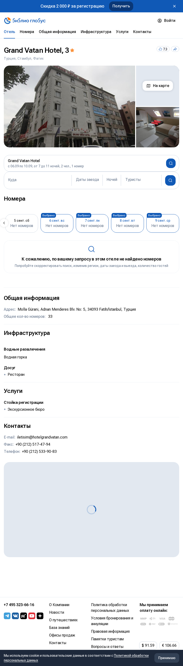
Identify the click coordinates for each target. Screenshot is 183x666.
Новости (56, 612)
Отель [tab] (9, 31)
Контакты (57, 643)
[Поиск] (170, 180)
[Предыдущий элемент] (4, 223)
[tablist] (91, 32)
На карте (161, 85)
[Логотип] (25, 20)
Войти (169, 20)
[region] (91, 106)
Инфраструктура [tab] (96, 31)
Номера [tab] (27, 31)
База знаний (59, 627)
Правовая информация (110, 631)
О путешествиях (63, 620)
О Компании (59, 605)
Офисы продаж (62, 635)
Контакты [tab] (142, 31)
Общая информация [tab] (57, 31)
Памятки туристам (107, 639)
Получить (121, 6)
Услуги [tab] (122, 31)
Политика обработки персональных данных (110, 608)
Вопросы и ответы (107, 646)
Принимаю (166, 658)
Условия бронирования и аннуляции (112, 621)
